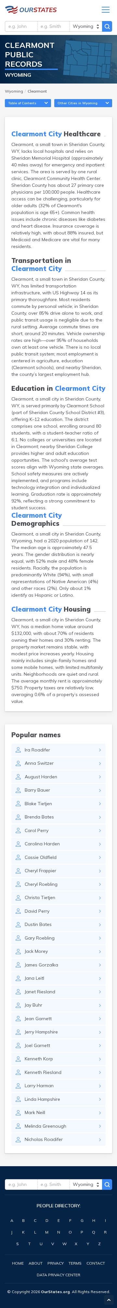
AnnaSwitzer (39, 763)
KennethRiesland (43, 1072)
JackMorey (36, 951)
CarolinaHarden (42, 844)
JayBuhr (33, 1005)
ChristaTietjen (40, 897)
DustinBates (38, 924)
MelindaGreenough (45, 1126)
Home (18, 1263)
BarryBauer (37, 790)
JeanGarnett (38, 1018)
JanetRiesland (40, 992)
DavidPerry (37, 911)
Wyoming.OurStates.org (31, 10)
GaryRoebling (40, 938)
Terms (75, 1263)
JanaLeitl (34, 978)
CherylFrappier (40, 871)
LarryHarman (39, 1085)
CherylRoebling (41, 884)
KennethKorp (39, 1059)
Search (107, 26)
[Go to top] (109, 1300)
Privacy (55, 1263)
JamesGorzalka (41, 965)
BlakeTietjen (38, 803)
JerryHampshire (41, 1032)
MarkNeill (35, 1112)
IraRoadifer (37, 750)
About (36, 1263)
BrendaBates (39, 817)
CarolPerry (36, 830)
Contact (95, 1263)
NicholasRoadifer (44, 1139)
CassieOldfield (41, 857)
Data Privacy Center (58, 1274)
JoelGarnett (37, 1045)
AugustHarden (41, 777)
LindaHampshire (42, 1099)
